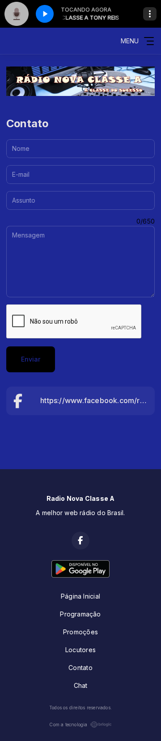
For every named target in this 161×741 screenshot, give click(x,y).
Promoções (80, 632)
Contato (80, 667)
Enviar (30, 359)
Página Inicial (80, 596)
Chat (81, 685)
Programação (80, 614)
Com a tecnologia (68, 724)
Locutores (80, 650)
